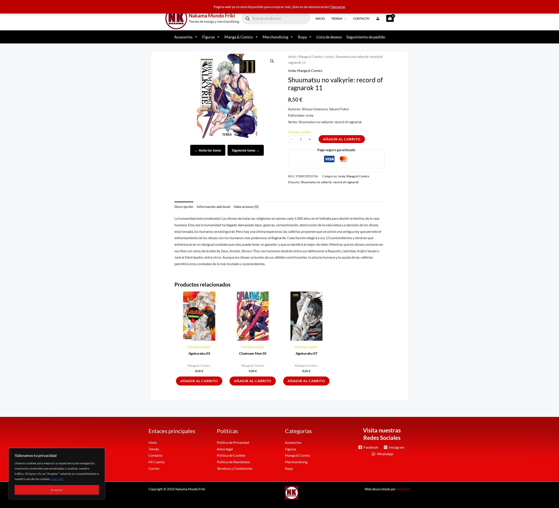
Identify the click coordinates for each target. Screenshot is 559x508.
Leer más (57, 479)
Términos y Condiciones (234, 468)
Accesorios (183, 37)
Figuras (208, 37)
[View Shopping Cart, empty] (388, 18)
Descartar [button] (338, 7)
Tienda (336, 18)
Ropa (302, 37)
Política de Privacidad (233, 442)
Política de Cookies (231, 455)
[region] (57, 473)
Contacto (361, 18)
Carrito (153, 468)
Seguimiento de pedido (365, 37)
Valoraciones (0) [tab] (246, 206)
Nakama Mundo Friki (212, 15)
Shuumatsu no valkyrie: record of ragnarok (330, 182)
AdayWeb (403, 489)
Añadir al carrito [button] (199, 381)
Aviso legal (225, 449)
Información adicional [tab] (213, 206)
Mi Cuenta (156, 462)
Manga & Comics (238, 37)
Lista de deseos (329, 37)
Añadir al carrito (342, 139)
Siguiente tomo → (245, 150)
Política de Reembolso (233, 462)
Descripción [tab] (183, 206)
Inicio (320, 18)
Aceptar (57, 490)
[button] (272, 61)
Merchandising (275, 37)
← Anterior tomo (208, 150)
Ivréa (329, 57)
